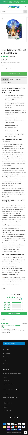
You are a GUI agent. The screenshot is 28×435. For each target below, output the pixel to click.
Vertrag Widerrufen (10, 343)
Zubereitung (18, 79)
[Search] (25, 11)
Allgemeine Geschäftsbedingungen (12, 373)
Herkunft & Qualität (6, 82)
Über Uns (5, 394)
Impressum (6, 380)
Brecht (4, 360)
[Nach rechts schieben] (17, 45)
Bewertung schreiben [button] (14, 313)
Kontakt (5, 407)
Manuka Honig (6, 353)
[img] (4, 323)
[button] (2, 6)
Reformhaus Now (12, 432)
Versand (6, 62)
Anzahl (2, 65)
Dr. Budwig (5, 357)
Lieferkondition (7, 410)
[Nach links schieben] (10, 45)
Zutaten (11, 79)
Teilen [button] (4, 288)
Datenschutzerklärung (8, 384)
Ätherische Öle (6, 363)
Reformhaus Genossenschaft (10, 397)
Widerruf (5, 377)
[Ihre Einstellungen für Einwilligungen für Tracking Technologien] (25, 432)
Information (5, 79)
